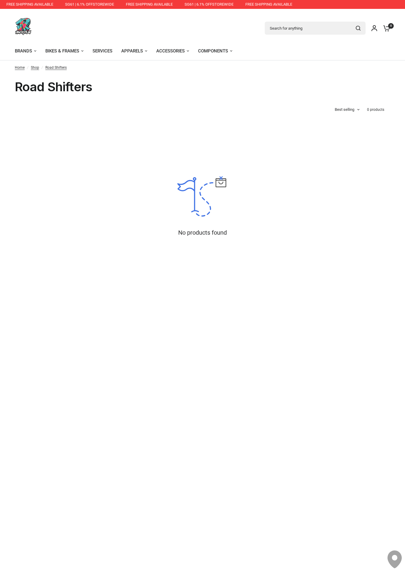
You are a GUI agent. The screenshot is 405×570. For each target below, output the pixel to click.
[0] (385, 28)
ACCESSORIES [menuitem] (170, 51)
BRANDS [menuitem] (23, 51)
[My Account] (374, 28)
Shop (35, 67)
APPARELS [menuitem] (132, 51)
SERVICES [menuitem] (102, 51)
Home (20, 67)
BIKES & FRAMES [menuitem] (62, 51)
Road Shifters (56, 67)
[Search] (358, 28)
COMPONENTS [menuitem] (213, 51)
